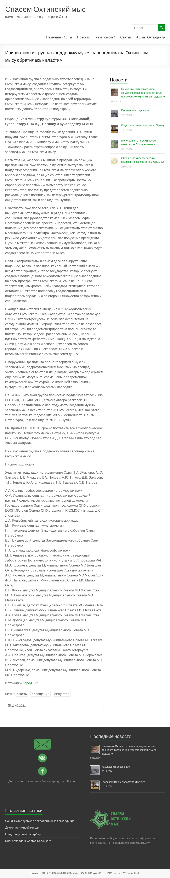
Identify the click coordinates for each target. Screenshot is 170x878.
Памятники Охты (59, 37)
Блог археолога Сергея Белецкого (28, 840)
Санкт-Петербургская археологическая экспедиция (39, 821)
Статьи (125, 37)
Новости (83, 37)
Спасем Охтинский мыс (45, 9)
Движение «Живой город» (22, 827)
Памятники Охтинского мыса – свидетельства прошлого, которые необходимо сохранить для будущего (143, 92)
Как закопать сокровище (135, 110)
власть (21, 694)
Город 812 (30, 683)
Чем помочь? (105, 37)
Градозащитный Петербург (23, 834)
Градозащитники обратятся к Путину (142, 125)
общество (61, 694)
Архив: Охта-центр (150, 37)
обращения (40, 694)
